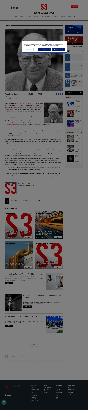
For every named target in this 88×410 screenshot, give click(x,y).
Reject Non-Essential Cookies (44, 49)
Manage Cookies (29, 49)
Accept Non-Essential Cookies (58, 49)
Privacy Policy (50, 45)
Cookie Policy (55, 45)
